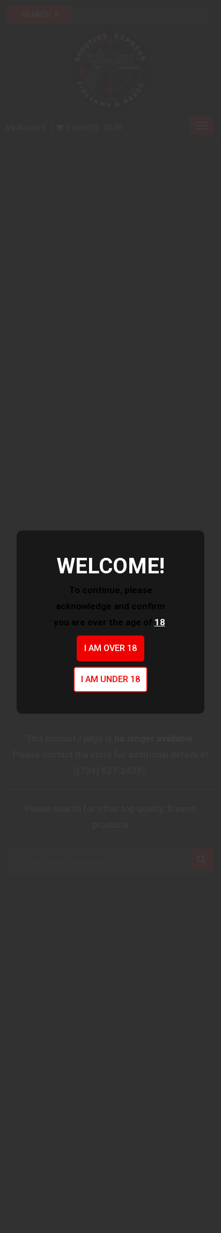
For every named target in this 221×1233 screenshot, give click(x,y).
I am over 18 (110, 648)
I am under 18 (110, 679)
